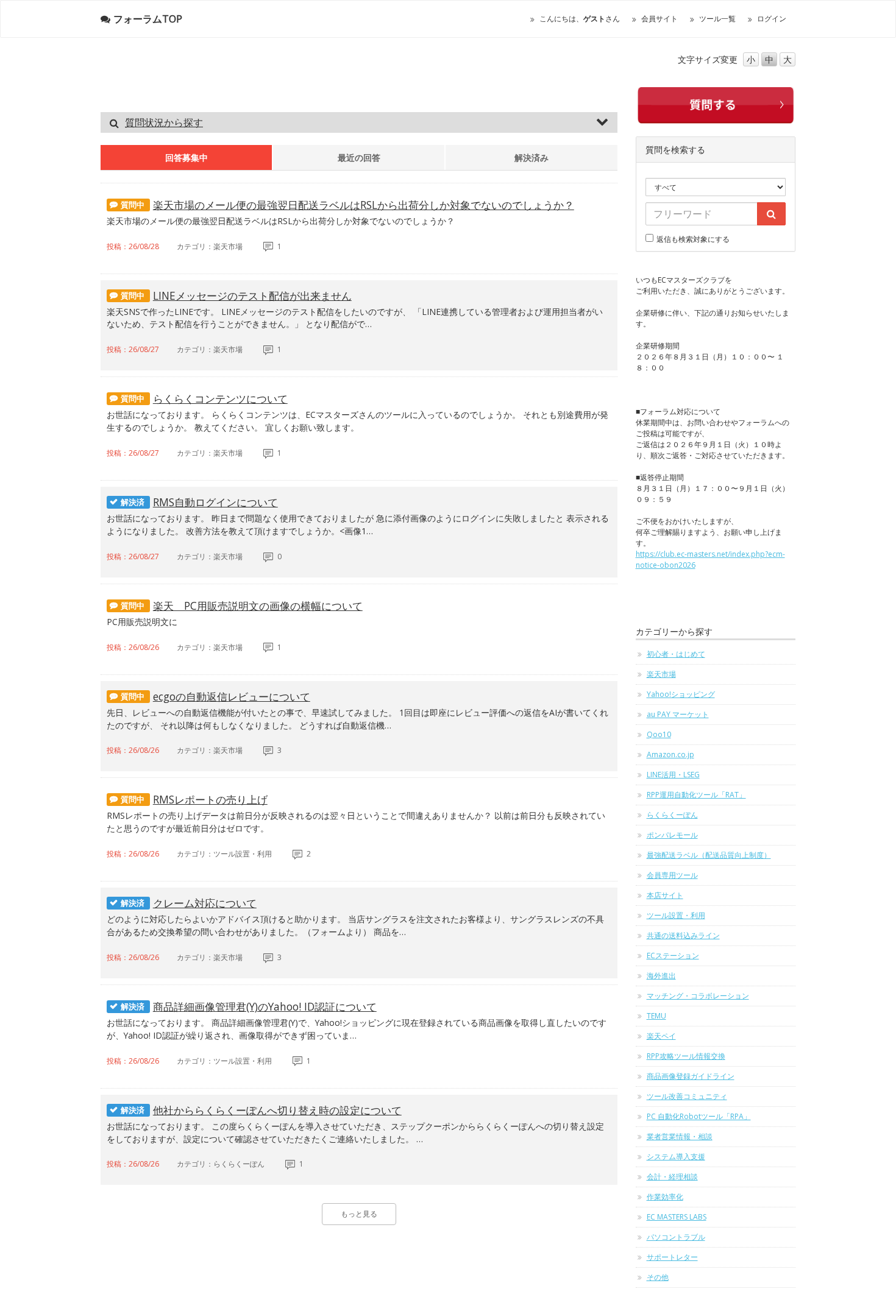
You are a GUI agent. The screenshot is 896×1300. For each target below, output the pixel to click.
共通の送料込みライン (683, 935)
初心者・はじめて (676, 654)
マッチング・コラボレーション (698, 996)
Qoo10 (659, 734)
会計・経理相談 (672, 1176)
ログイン (771, 18)
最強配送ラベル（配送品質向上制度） (709, 855)
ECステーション (673, 955)
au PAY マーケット (678, 714)
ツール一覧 (717, 18)
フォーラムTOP (147, 19)
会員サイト (659, 18)
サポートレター (672, 1257)
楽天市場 (661, 674)
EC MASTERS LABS (676, 1217)
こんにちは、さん (579, 18)
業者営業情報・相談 (680, 1136)
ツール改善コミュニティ (687, 1096)
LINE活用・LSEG (673, 774)
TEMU (656, 1016)
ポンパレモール (672, 835)
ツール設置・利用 (676, 915)
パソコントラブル (676, 1237)
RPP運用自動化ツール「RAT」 (696, 795)
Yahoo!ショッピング (681, 694)
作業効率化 (665, 1197)
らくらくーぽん (672, 815)
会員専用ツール (672, 875)
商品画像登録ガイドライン (690, 1076)
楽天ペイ (661, 1036)
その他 (658, 1277)
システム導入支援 (676, 1156)
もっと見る (359, 1214)
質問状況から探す (164, 122)
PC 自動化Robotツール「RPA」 (699, 1116)
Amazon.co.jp (670, 754)
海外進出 (661, 975)
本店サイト (665, 895)
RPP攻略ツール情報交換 (686, 1056)
